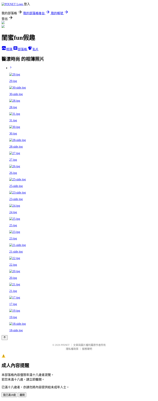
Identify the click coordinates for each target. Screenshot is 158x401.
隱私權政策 (72, 348)
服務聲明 (87, 348)
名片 (35, 49)
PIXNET (65, 344)
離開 (22, 394)
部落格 (23, 49)
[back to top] (5, 337)
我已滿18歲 (9, 394)
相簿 (9, 49)
